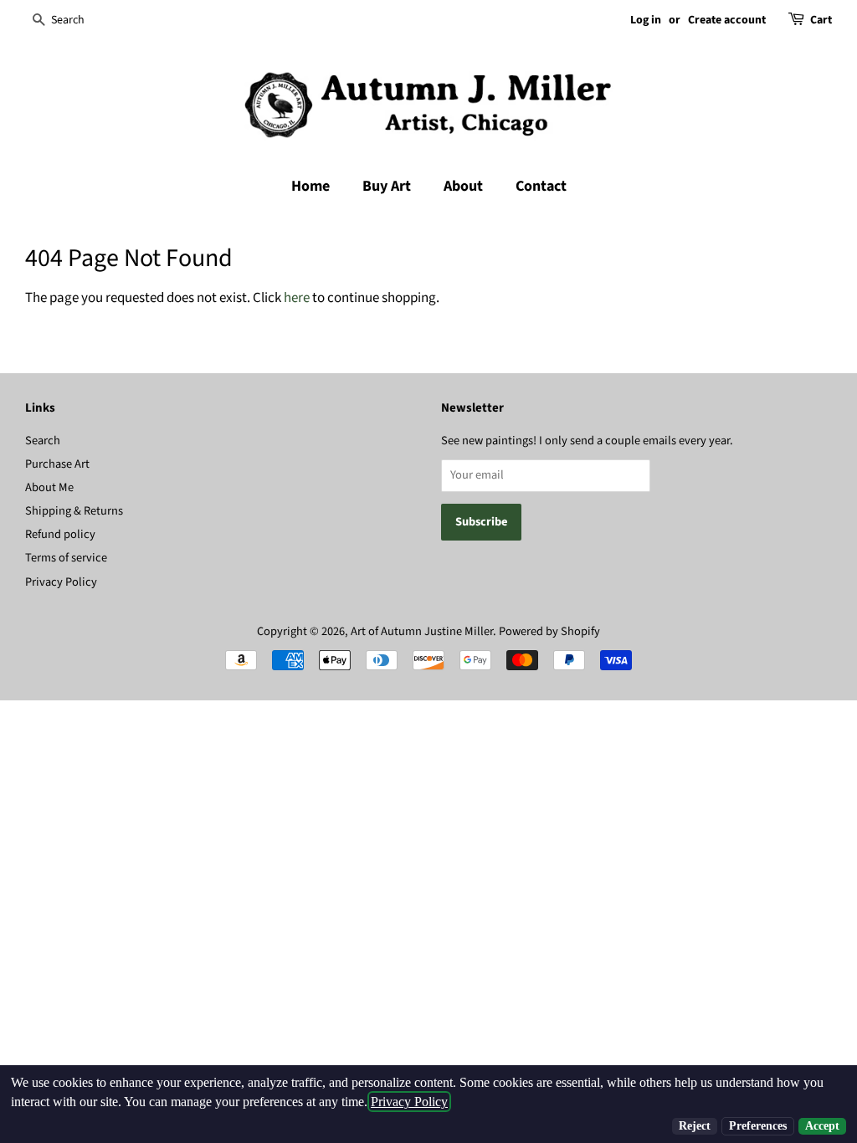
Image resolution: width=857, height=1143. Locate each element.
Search (42, 440)
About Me (49, 487)
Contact (541, 186)
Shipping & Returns (74, 511)
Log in (645, 20)
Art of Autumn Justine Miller (422, 631)
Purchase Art (57, 464)
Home (310, 186)
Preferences (758, 1126)
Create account (727, 20)
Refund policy (60, 534)
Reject (695, 1126)
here (297, 298)
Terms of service (66, 557)
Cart (821, 20)
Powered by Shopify (549, 631)
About (463, 186)
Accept (822, 1126)
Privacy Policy (61, 582)
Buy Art (386, 186)
